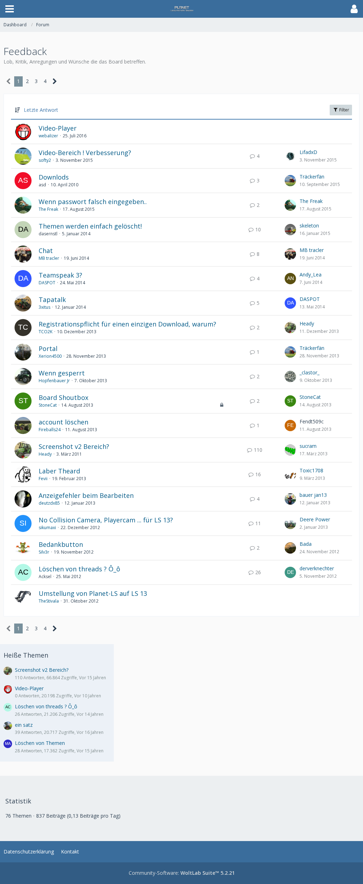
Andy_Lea (311, 274)
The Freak (48, 209)
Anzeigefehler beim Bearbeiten (86, 495)
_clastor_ (309, 372)
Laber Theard (59, 471)
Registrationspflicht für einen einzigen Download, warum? (127, 324)
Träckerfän (312, 176)
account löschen (63, 422)
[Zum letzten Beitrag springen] (290, 156)
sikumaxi (47, 528)
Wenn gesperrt (62, 373)
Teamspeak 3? (60, 275)
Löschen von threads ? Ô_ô (79, 569)
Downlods (54, 177)
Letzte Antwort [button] (41, 109)
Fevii (43, 479)
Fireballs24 (50, 430)
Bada (306, 543)
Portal (48, 348)
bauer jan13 (313, 495)
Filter (343, 110)
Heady (307, 323)
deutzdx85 (49, 503)
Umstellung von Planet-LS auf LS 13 (93, 593)
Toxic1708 (311, 470)
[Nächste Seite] (55, 81)
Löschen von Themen (40, 743)
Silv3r (44, 552)
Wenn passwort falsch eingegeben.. (93, 201)
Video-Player (58, 128)
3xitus (44, 307)
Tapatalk (52, 299)
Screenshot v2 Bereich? (74, 446)
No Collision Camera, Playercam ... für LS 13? (106, 520)
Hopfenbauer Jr (54, 381)
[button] (10, 9)
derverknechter (317, 568)
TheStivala (49, 601)
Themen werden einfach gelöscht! (90, 226)
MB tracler (49, 258)
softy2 (45, 160)
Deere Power (315, 519)
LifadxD (308, 152)
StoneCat (48, 405)
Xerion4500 (50, 356)
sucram (308, 446)
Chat (46, 250)
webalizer (48, 136)
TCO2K (45, 332)
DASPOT (47, 283)
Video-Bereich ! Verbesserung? (85, 152)
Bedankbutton (61, 544)
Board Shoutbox (63, 397)
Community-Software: (182, 872)
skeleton (309, 225)
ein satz (24, 724)
